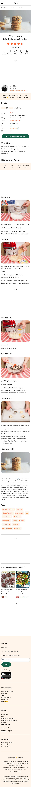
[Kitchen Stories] (16, 2)
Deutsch (3, 730)
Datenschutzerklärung (7, 718)
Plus (4, 701)
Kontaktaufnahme (6, 747)
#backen (19, 509)
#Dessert (12, 509)
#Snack (4, 509)
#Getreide (15, 524)
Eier (11, 126)
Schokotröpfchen (15, 120)
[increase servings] (11, 108)
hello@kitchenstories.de (15, 765)
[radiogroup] (15, 44)
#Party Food (17, 517)
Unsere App (4, 699)
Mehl (11, 113)
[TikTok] (9, 651)
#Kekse (14, 521)
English (10, 730)
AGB (2, 716)
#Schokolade (6, 524)
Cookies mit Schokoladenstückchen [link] (24, 8)
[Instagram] (5, 651)
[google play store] (15, 678)
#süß (27, 513)
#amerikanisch (6, 517)
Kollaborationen (6, 697)
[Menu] (2, 3)
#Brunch (21, 521)
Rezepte (3, 7)
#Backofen (17, 528)
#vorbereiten (6, 521)
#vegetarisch (19, 513)
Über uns (4, 693)
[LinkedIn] (18, 651)
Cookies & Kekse (13, 8)
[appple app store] (15, 674)
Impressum (4, 714)
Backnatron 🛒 (14, 128)
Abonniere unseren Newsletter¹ (10, 655)
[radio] (8, 43)
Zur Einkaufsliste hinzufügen (16, 136)
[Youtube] (12, 651)
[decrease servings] (3, 108)
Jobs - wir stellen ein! (7, 691)
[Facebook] (2, 651)
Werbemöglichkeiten (7, 743)
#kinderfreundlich (7, 513)
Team (2, 695)
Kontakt (3, 722)
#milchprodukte (7, 528)
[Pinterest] (15, 651)
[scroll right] (29, 579)
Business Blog (5, 745)
